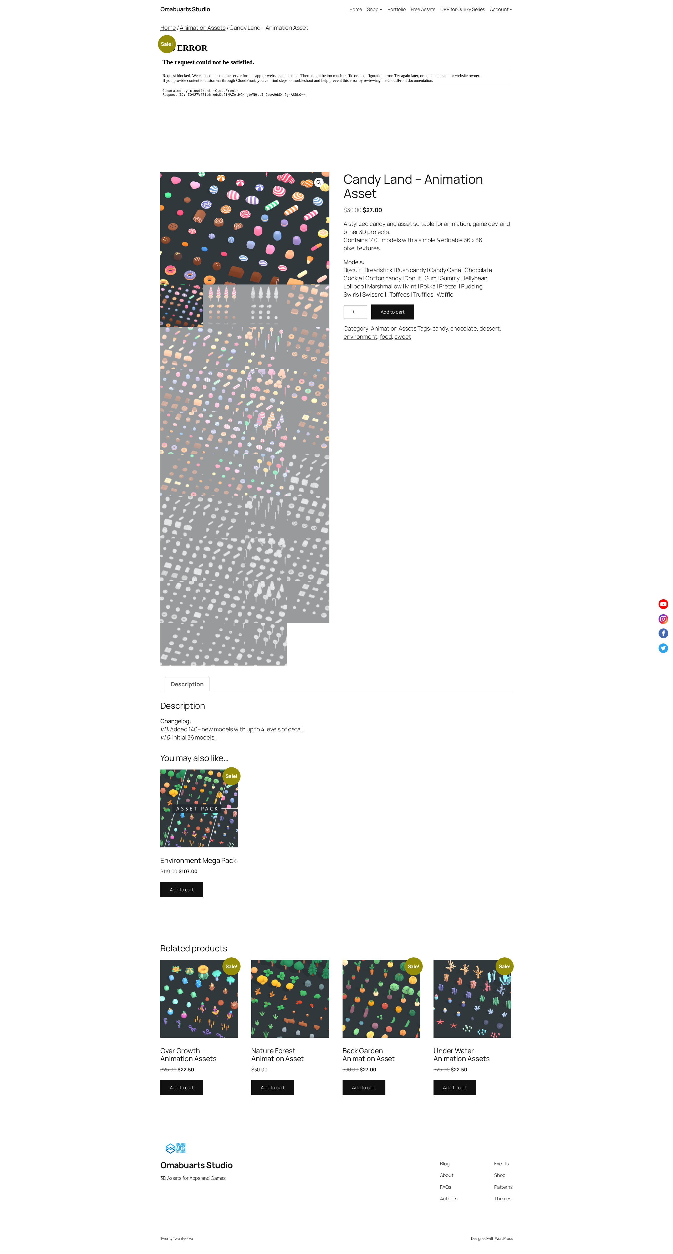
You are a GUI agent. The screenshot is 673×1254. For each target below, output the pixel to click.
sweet (403, 337)
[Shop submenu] (381, 9)
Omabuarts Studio (185, 9)
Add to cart (393, 312)
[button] (319, 182)
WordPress (504, 1238)
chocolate (463, 328)
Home (168, 28)
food (386, 337)
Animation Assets (202, 28)
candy (440, 328)
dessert (490, 328)
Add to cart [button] (182, 889)
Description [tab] (187, 684)
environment (360, 337)
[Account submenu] (511, 9)
